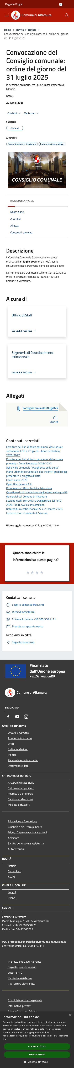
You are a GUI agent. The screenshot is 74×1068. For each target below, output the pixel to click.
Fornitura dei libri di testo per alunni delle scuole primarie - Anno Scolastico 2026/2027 (34, 461)
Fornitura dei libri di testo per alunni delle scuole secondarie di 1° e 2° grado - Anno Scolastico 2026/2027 (34, 451)
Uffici (11, 744)
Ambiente (13, 838)
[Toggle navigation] (7, 15)
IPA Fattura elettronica (21, 984)
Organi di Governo (18, 733)
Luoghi (12, 892)
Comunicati (14, 871)
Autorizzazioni (16, 849)
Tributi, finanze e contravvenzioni (27, 832)
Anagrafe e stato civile (21, 783)
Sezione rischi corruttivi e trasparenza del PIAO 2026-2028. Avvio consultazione (33, 503)
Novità (20, 30)
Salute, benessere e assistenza (26, 843)
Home (7, 30)
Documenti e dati (18, 766)
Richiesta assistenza (20, 978)
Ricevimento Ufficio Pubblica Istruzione (29, 488)
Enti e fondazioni (18, 749)
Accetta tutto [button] (37, 1046)
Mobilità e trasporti (19, 805)
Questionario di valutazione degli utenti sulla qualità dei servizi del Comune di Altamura (36, 494)
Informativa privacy (19, 1006)
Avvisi (11, 877)
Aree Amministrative (20, 738)
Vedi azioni (30, 113)
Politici (12, 755)
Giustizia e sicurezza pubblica (25, 827)
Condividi (12, 113)
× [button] (70, 1015)
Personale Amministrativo (23, 760)
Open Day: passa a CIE (19, 484)
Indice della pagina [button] (22, 200)
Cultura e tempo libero (21, 788)
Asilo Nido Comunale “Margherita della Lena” (32, 467)
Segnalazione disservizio (22, 967)
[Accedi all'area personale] (60, 4)
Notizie (32, 30)
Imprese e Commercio (20, 794)
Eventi (11, 898)
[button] (37, 1062)
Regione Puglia (14, 4)
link (4, 1039)
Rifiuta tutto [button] (37, 1054)
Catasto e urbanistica (20, 799)
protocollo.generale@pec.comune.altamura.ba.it (37, 941)
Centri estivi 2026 (16, 480)
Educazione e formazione (22, 821)
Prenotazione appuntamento (24, 961)
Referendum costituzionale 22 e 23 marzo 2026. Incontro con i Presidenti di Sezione (34, 511)
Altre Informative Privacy (22, 1011)
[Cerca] (67, 15)
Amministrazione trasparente (25, 1000)
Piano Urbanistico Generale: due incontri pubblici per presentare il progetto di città (36, 474)
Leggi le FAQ (15, 973)
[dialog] (37, 1039)
